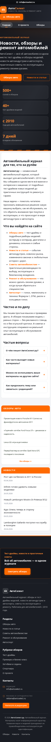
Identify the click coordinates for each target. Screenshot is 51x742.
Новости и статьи (36, 77)
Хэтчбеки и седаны (12, 664)
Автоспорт (15, 292)
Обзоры (40, 25)
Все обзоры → (25, 461)
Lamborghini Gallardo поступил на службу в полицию (25, 524)
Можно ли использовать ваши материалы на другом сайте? (23, 374)
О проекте (23, 25)
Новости (15, 734)
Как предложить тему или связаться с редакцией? (21, 387)
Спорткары (8, 668)
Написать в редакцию (16, 705)
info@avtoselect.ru (27, 2)
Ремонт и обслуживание (23, 278)
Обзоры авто (13, 16)
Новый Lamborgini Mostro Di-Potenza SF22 (25, 499)
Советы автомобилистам (23, 264)
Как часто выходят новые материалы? (20, 361)
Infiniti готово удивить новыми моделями (20, 488)
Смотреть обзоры (17, 571)
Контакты (26, 734)
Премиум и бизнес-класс (15, 659)
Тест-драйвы (9, 655)
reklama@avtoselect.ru (16, 698)
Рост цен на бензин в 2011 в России (22, 476)
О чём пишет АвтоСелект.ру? (22, 350)
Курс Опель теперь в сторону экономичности (19, 511)
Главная (6, 25)
